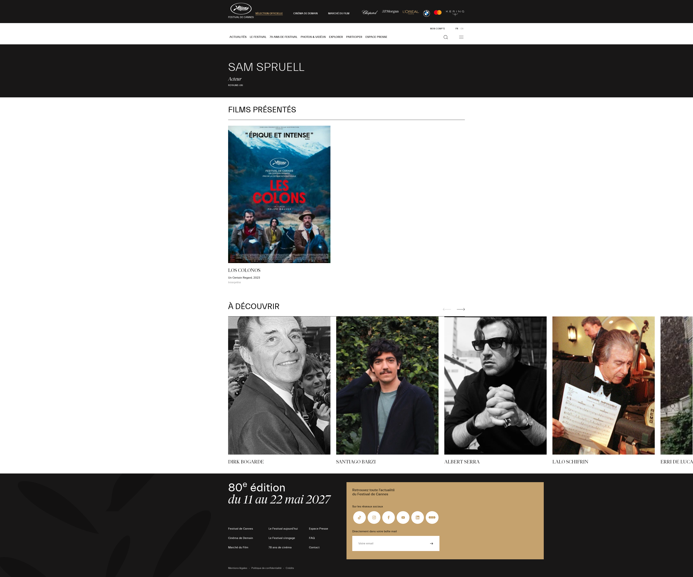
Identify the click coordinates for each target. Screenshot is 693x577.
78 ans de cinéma (280, 547)
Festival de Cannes (240, 528)
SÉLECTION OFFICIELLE (269, 13)
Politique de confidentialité (266, 568)
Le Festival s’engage (282, 538)
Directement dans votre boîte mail (374, 531)
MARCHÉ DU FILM (338, 13)
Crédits (290, 568)
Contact (314, 547)
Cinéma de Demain (240, 538)
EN (462, 28)
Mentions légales (237, 568)
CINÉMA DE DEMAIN (305, 13)
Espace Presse (376, 37)
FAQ (312, 538)
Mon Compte (437, 28)
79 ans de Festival (283, 37)
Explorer (336, 37)
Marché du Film (238, 547)
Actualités (238, 37)
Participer (354, 37)
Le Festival (258, 37)
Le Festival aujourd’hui (283, 528)
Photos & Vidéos (313, 37)
